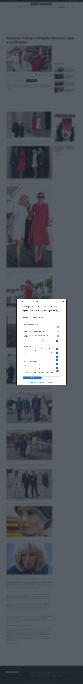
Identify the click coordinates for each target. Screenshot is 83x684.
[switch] (57, 327)
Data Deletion (34, 382)
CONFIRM (32, 377)
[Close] (64, 302)
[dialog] (41, 342)
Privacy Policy (49, 382)
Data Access (41, 382)
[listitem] (41, 324)
